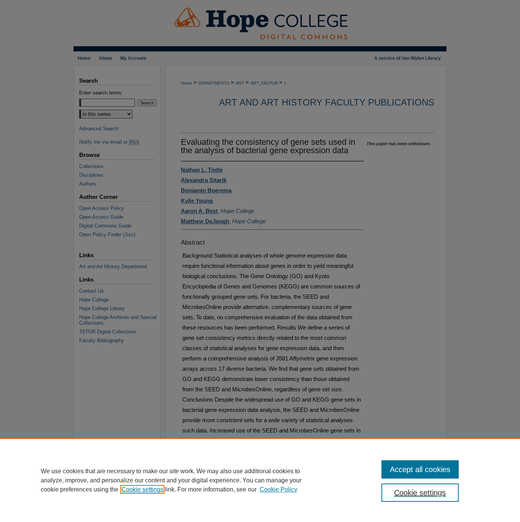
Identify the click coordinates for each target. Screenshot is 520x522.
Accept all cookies (420, 469)
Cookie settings (142, 489)
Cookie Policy (278, 489)
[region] (260, 480)
